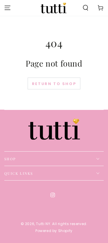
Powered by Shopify (54, 231)
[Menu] (7, 8)
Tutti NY (43, 223)
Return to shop (54, 83)
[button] (85, 8)
